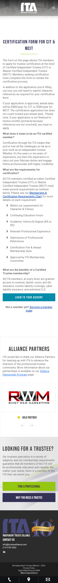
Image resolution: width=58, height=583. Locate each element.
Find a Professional (29, 486)
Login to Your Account (29, 297)
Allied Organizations (29, 573)
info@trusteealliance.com (15, 544)
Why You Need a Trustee (29, 497)
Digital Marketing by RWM (29, 570)
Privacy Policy (29, 568)
